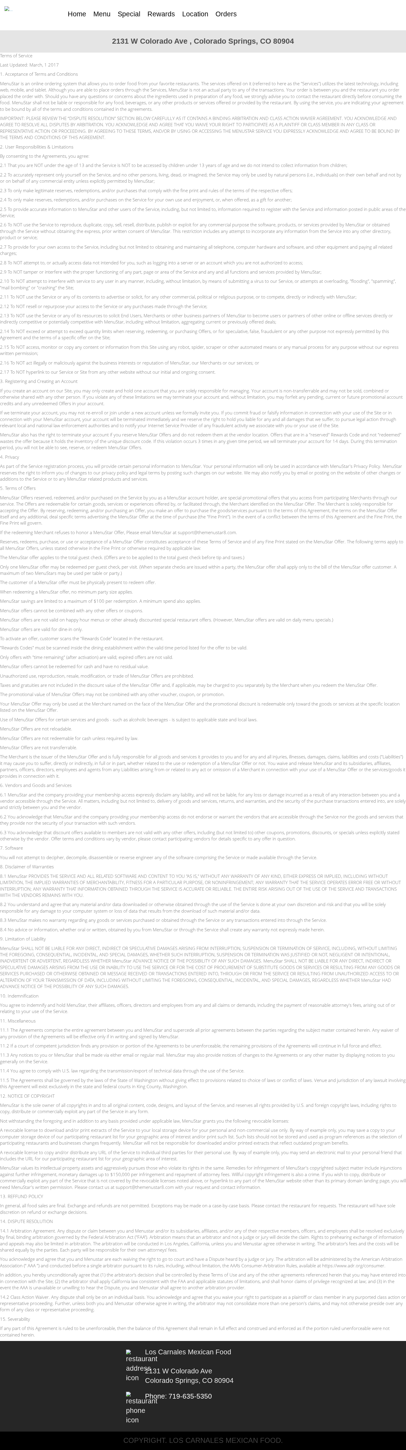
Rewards (161, 14)
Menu (102, 14)
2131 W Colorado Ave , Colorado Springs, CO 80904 (203, 41)
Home (77, 14)
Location (195, 14)
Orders (226, 14)
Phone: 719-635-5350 (178, 1396)
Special (129, 14)
